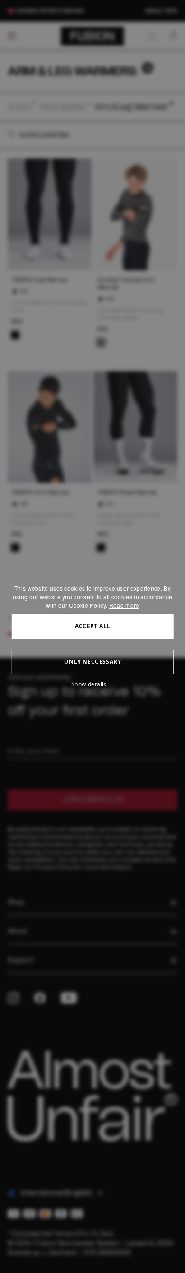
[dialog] (93, 637)
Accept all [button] (93, 626)
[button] (93, 684)
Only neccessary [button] (92, 662)
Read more (124, 605)
